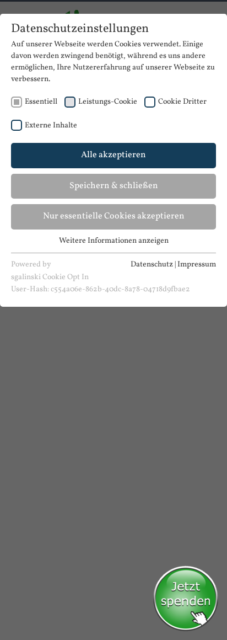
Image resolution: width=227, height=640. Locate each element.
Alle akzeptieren (113, 155)
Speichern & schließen (113, 186)
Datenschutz (152, 264)
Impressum (196, 264)
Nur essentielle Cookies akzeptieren (114, 216)
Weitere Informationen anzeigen (114, 241)
